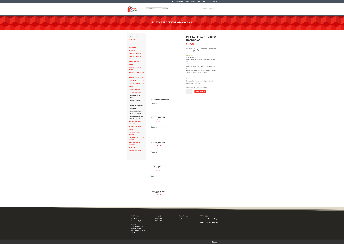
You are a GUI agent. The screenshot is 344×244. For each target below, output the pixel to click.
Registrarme (212, 9)
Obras (198, 1)
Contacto (215, 1)
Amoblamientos (179, 1)
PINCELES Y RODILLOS (134, 89)
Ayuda (205, 87)
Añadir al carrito (200, 91)
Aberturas (193, 1)
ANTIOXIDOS (132, 42)
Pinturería (187, 1)
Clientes (203, 1)
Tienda (172, 1)
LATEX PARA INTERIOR (134, 83)
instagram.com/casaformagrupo (209, 222)
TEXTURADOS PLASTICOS (135, 150)
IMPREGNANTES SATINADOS (136, 77)
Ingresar (205, 9)
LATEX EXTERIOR (133, 80)
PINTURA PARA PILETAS (135, 92)
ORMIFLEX (131, 86)
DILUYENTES (132, 50)
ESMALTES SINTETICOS (135, 53)
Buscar (165, 8)
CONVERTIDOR (132, 47)
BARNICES (131, 45)
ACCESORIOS (132, 39)
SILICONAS (132, 147)
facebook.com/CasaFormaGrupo (209, 219)
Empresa (209, 1)
